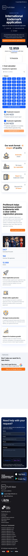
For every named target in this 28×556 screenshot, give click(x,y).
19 (18, 88)
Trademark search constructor (7, 517)
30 (23, 94)
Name (4, 431)
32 (9, 97)
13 (14, 85)
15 (23, 85)
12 (9, 85)
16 (4, 88)
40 (23, 100)
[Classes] (2, 76)
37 (9, 100)
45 (23, 103)
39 (18, 100)
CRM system (4, 520)
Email (4, 436)
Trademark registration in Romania (8, 542)
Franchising (3, 515)
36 (4, 100)
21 (4, 91)
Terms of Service (17, 465)
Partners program (5, 522)
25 (23, 91)
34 (18, 97)
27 (9, 94)
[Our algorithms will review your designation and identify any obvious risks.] (25, 153)
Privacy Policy (9, 465)
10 (23, 81)
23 (14, 91)
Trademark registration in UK (7, 529)
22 (9, 91)
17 (9, 88)
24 (18, 91)
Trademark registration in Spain (8, 532)
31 (4, 97)
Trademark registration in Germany (8, 536)
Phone (4, 441)
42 (9, 103)
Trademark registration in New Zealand (9, 541)
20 (23, 88)
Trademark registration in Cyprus (8, 544)
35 (23, 97)
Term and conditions (6, 491)
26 (4, 94)
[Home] (8, 7)
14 (18, 85)
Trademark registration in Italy (7, 537)
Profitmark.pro (4, 514)
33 (14, 97)
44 (18, 103)
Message (5, 447)
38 (14, 100)
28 (14, 94)
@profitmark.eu (8, 496)
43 (14, 103)
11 (4, 85)
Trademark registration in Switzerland (9, 539)
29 (18, 94)
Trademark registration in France (8, 534)
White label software (5, 519)
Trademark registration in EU (7, 531)
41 (4, 103)
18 (14, 88)
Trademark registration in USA (7, 527)
